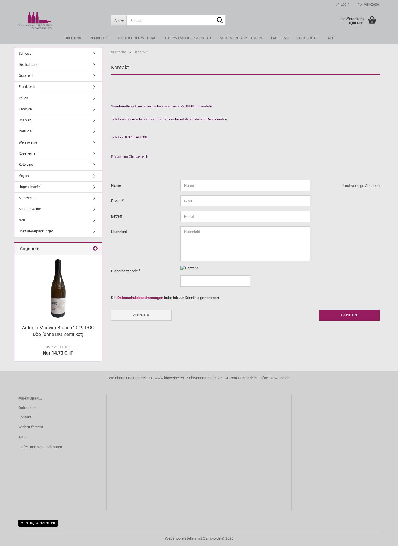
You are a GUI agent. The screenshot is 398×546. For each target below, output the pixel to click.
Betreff (117, 216)
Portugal (25, 131)
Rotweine (26, 164)
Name (116, 185)
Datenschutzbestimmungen (140, 298)
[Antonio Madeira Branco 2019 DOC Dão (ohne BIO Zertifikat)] (58, 288)
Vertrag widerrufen (38, 523)
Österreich (26, 76)
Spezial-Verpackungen (36, 231)
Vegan (24, 176)
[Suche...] (220, 20)
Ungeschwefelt (30, 187)
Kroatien (25, 109)
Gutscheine (308, 38)
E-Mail (116, 201)
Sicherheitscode (125, 271)
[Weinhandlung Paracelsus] (60, 20)
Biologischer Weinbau (136, 38)
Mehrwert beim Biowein (241, 38)
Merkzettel (371, 4)
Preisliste (99, 38)
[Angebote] (95, 248)
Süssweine (27, 198)
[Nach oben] (382, 537)
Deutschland (28, 65)
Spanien (25, 120)
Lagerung (280, 38)
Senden (349, 315)
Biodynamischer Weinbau (188, 38)
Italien (23, 98)
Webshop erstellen (180, 538)
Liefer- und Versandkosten (40, 447)
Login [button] (344, 4)
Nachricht (119, 231)
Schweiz (25, 54)
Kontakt (24, 417)
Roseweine (27, 153)
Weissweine (28, 142)
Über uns (73, 38)
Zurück (141, 315)
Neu (22, 220)
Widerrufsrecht (30, 427)
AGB (330, 38)
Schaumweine (30, 209)
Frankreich (27, 87)
